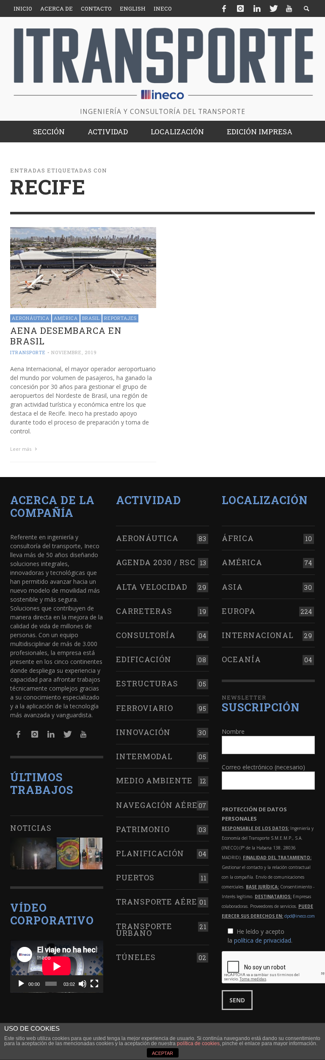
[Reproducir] (21, 984)
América (66, 318)
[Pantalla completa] (94, 984)
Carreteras (144, 611)
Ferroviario (144, 708)
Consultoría (146, 635)
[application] (56, 966)
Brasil (91, 318)
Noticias (31, 828)
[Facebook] (224, 8)
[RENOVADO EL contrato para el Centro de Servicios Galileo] (33, 853)
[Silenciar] (82, 984)
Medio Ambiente (154, 780)
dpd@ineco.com (299, 916)
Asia (232, 587)
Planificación (150, 853)
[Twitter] (273, 8)
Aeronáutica (31, 318)
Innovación (143, 732)
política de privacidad (262, 940)
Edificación (143, 659)
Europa (239, 611)
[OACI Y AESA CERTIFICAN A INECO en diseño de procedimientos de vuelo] (68, 853)
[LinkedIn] (257, 8)
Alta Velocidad (151, 587)
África (238, 538)
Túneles (136, 957)
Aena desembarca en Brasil (65, 336)
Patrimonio (143, 829)
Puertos (135, 877)
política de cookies (198, 1043)
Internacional (258, 635)
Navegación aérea (160, 805)
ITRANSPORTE (28, 352)
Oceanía (241, 659)
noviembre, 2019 (74, 352)
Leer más (21, 449)
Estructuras (147, 683)
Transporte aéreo (159, 901)
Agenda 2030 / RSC (156, 562)
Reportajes (120, 318)
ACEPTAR (162, 1053)
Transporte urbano (144, 929)
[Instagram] (240, 8)
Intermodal (144, 756)
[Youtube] (289, 8)
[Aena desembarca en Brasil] (83, 267)
